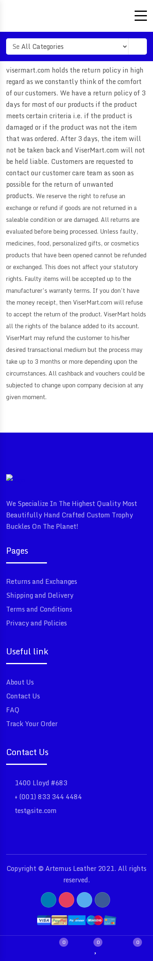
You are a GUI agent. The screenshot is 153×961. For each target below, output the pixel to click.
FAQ (13, 710)
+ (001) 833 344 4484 (48, 796)
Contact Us (23, 696)
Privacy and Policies (36, 623)
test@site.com (36, 810)
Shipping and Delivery (39, 595)
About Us (20, 682)
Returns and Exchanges (41, 581)
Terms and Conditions (39, 609)
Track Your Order (32, 723)
